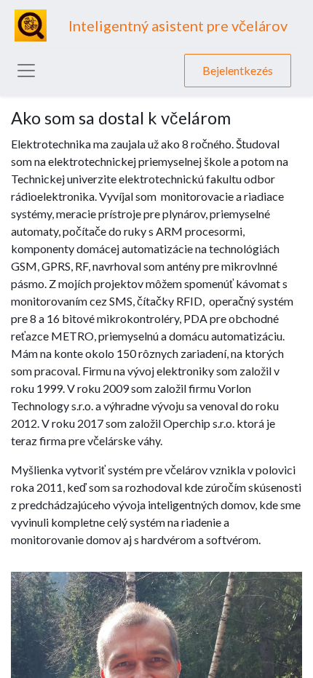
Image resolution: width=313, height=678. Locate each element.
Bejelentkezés (237, 70)
